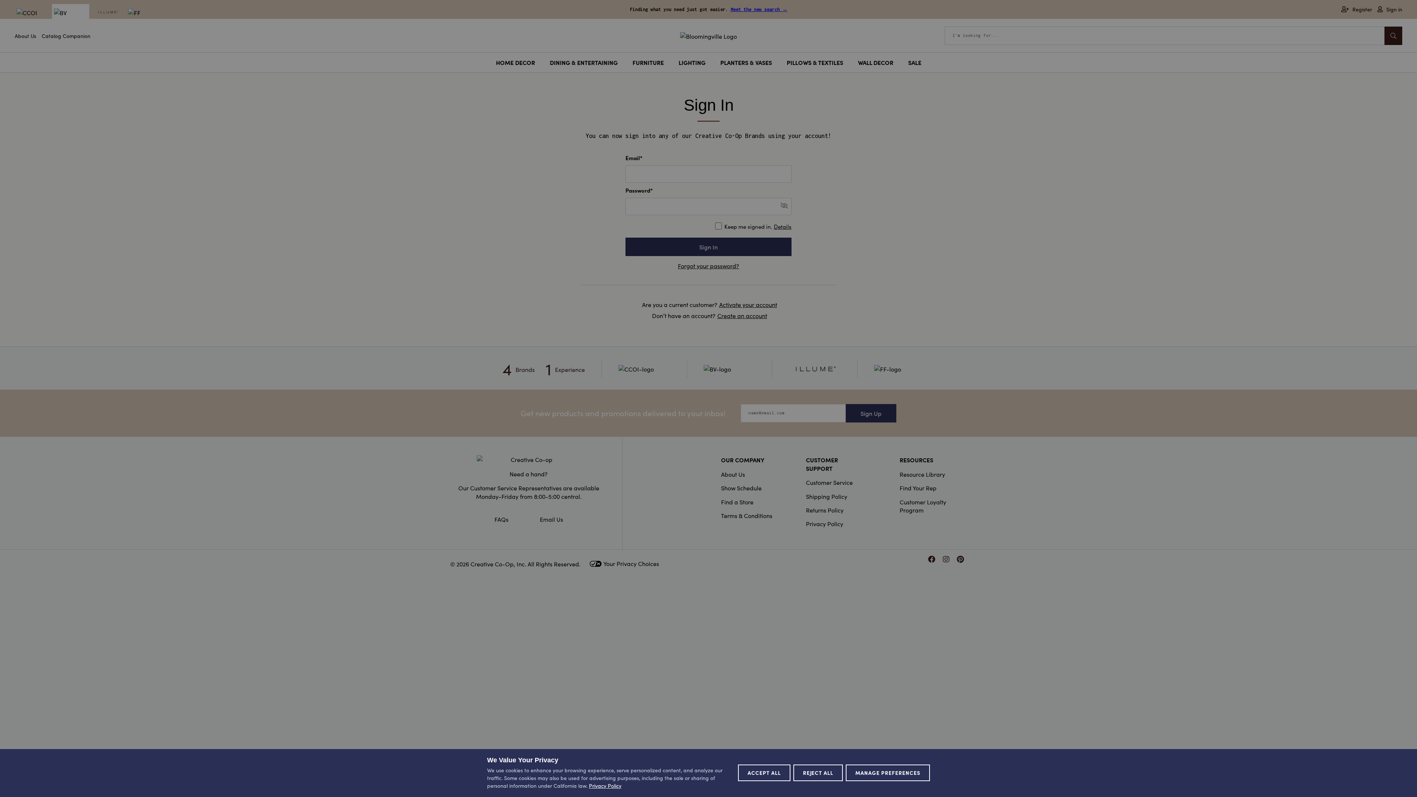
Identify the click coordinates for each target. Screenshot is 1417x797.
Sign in (1394, 9)
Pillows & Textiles (815, 62)
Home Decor (515, 62)
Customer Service (829, 482)
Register (1362, 9)
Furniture (648, 62)
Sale (914, 62)
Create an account (742, 315)
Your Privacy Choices (631, 563)
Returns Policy (825, 510)
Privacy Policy (824, 524)
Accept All (764, 772)
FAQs (501, 519)
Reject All (818, 772)
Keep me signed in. (758, 226)
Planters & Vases (746, 62)
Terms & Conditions (746, 515)
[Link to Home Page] (708, 35)
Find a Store (737, 502)
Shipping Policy (826, 496)
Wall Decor (875, 62)
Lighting (692, 62)
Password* (639, 190)
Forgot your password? (708, 266)
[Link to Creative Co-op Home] (528, 459)
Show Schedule (741, 488)
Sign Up (871, 413)
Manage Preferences (887, 772)
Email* (633, 158)
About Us (25, 35)
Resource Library (922, 474)
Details (783, 226)
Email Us (551, 519)
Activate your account (748, 304)
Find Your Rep (918, 488)
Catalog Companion (66, 35)
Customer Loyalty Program (923, 506)
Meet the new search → (759, 9)
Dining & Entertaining (584, 62)
